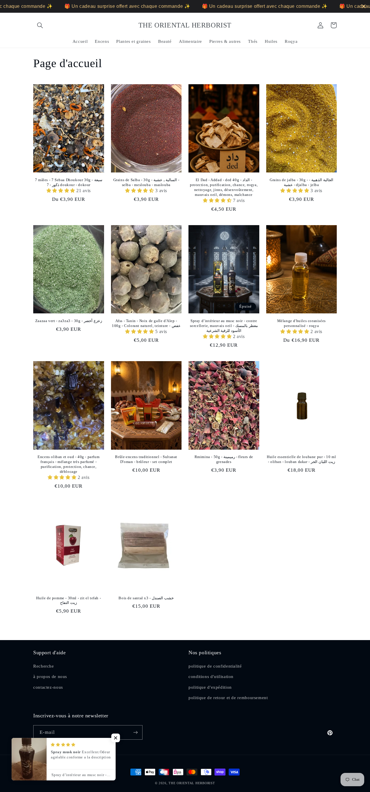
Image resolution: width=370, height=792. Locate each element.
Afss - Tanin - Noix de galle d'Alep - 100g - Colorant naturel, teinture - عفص (146, 323)
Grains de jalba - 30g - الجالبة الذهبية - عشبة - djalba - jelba (301, 182)
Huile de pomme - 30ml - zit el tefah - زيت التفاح (68, 600)
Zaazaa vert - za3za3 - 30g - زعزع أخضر (68, 321)
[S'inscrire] (135, 732)
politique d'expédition (210, 687)
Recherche (43, 666)
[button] (40, 25)
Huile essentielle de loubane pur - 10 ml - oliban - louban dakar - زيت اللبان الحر (301, 459)
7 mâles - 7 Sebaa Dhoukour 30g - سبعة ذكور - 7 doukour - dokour (68, 182)
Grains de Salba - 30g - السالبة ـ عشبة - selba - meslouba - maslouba (146, 182)
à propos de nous (50, 676)
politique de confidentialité (215, 666)
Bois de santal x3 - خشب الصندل (146, 598)
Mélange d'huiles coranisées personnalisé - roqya (301, 323)
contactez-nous (48, 687)
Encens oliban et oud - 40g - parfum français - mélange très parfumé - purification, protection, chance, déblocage (68, 464)
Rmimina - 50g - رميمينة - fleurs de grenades (224, 459)
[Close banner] (363, 6)
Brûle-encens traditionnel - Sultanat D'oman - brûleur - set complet (146, 459)
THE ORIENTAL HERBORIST (192, 783)
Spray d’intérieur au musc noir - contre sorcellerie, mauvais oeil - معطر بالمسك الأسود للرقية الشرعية (224, 326)
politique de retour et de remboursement (228, 697)
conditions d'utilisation (211, 676)
